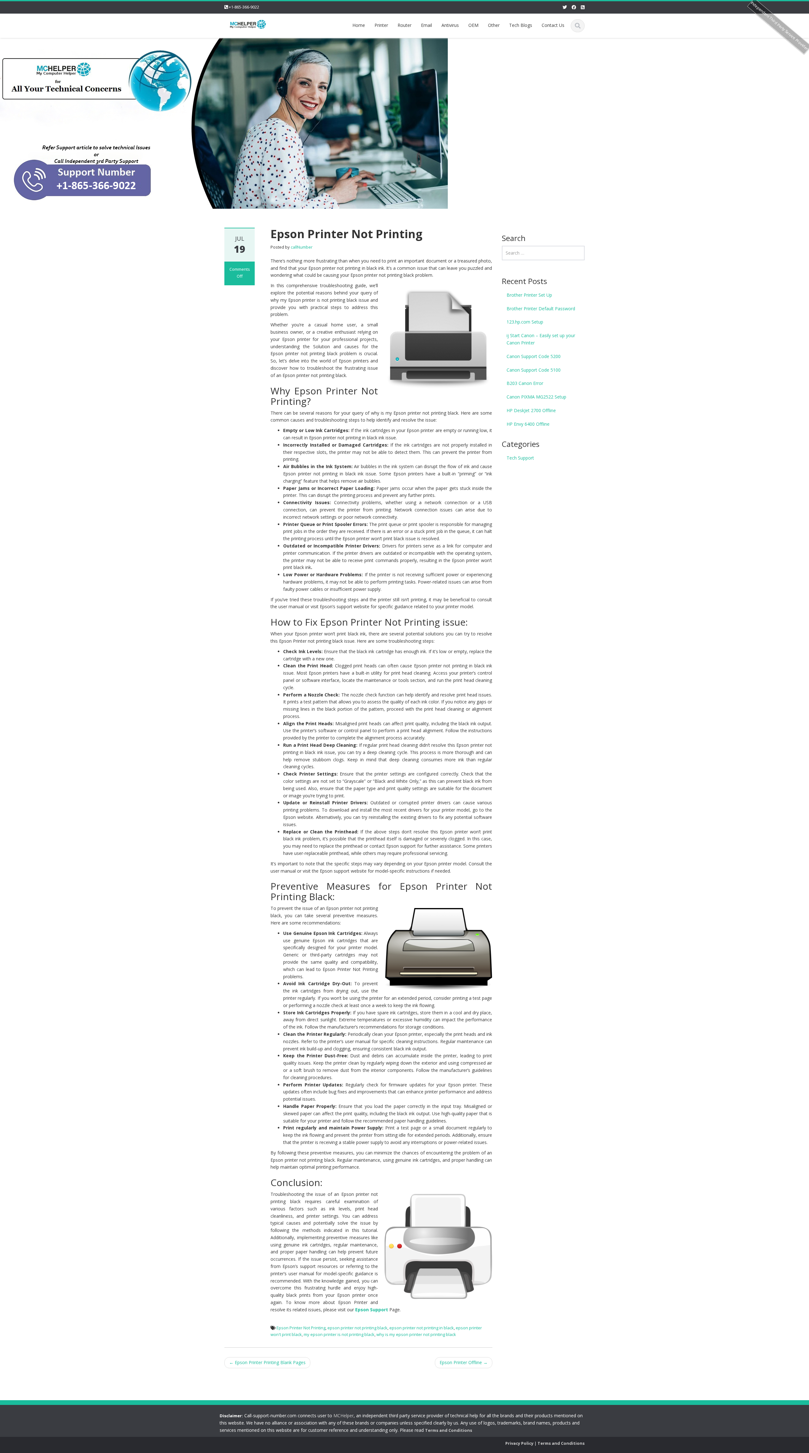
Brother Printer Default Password (541, 309)
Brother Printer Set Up (529, 295)
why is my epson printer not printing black (416, 1334)
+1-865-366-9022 (244, 7)
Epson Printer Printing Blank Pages (267, 1362)
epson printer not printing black (357, 1328)
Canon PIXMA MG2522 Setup (536, 397)
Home (358, 25)
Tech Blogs (520, 25)
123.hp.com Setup (525, 322)
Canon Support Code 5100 (534, 370)
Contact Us (553, 25)
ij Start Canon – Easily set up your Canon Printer (541, 339)
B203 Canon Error (525, 383)
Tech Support (520, 458)
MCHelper (343, 1416)
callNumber (302, 247)
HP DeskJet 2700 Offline (531, 410)
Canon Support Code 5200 (534, 356)
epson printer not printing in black (421, 1328)
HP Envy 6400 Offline (528, 424)
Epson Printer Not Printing (301, 1328)
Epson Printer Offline (464, 1362)
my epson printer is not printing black (339, 1334)
